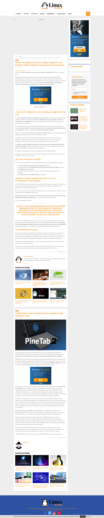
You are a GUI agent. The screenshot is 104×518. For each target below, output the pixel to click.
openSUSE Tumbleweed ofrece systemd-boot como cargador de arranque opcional (57, 283)
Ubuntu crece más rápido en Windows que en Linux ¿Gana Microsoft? (56, 469)
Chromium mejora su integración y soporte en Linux (23, 282)
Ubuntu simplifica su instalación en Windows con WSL (41, 468)
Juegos (70, 13)
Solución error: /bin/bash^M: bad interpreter (83, 110)
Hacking (42, 13)
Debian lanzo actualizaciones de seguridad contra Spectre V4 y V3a (40, 302)
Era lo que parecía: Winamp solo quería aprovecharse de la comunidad (22, 302)
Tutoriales (34, 13)
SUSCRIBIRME (79, 97)
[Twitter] (49, 512)
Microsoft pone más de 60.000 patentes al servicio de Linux (57, 485)
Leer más (89, 516)
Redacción (27, 442)
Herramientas (50, 13)
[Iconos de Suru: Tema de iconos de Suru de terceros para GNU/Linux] (74, 126)
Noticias (26, 13)
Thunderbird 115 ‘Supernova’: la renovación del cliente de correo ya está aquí (22, 469)
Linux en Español (28, 256)
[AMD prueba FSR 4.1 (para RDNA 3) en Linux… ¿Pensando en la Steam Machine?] (74, 118)
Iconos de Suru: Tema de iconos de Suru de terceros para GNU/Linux (83, 127)
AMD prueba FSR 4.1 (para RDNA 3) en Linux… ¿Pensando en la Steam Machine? (84, 119)
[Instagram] (54, 512)
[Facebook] (45, 512)
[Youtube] (58, 512)
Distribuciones (61, 13)
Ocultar (45, 107)
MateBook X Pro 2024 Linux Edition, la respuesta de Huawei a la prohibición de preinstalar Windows (40, 284)
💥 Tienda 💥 (18, 13)
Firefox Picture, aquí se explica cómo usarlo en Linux (57, 301)
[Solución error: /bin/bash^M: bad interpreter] (74, 110)
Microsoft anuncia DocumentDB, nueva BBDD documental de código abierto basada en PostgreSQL (41, 486)
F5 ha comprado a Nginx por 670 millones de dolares (22, 485)
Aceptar (83, 516)
